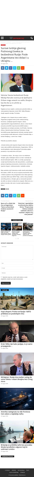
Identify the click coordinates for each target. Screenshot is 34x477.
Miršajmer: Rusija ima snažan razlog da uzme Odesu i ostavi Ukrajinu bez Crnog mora (17, 379)
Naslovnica (3, 42)
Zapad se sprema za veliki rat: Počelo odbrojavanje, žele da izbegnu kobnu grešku (6, 233)
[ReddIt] (22, 68)
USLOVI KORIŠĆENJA (13, 472)
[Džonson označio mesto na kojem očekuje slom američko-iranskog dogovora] (17, 226)
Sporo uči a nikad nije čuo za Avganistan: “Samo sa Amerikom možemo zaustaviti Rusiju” (8, 207)
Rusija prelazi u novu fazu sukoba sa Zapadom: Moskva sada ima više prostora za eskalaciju (28, 233)
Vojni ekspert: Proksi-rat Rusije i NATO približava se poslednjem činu (16, 312)
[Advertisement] (17, 18)
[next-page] (18, 238)
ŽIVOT (27, 470)
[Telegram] (6, 68)
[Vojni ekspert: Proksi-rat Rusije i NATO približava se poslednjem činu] (17, 299)
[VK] (2, 68)
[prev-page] (16, 238)
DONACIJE (22, 472)
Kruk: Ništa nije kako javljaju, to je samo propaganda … (16, 345)
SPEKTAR (9, 42)
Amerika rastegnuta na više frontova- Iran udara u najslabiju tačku (15, 413)
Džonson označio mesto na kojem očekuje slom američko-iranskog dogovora (16, 233)
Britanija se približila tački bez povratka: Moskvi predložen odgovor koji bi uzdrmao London (16, 447)
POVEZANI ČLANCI (17, 220)
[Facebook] (10, 68)
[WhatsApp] (18, 68)
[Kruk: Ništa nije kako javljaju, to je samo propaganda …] (17, 331)
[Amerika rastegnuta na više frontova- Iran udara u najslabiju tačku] (17, 399)
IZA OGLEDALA (21, 470)
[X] (14, 68)
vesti (7, 189)
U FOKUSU (7, 470)
